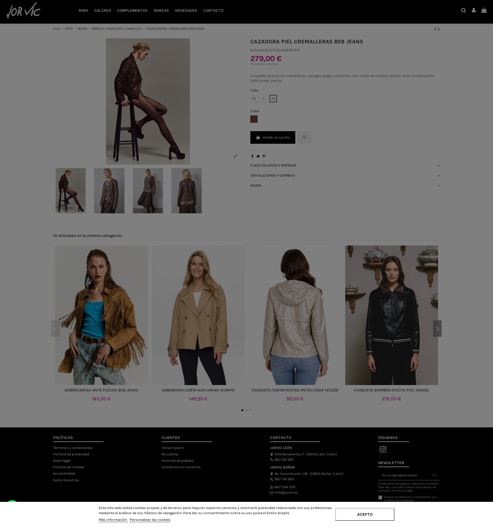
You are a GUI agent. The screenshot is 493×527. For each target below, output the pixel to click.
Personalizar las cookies (150, 520)
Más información (113, 520)
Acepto (365, 514)
